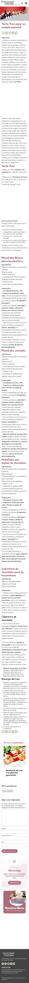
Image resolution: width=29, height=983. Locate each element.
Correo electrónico (6, 835)
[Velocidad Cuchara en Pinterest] (14, 963)
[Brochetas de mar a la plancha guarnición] (14, 756)
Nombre (4, 828)
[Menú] (26, 3)
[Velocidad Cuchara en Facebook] (3, 963)
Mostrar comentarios (8, 791)
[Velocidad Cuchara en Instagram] (5, 963)
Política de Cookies (13, 973)
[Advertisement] (14, 100)
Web (3, 842)
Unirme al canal (14, 882)
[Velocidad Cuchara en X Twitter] (11, 963)
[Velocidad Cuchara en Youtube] (8, 963)
